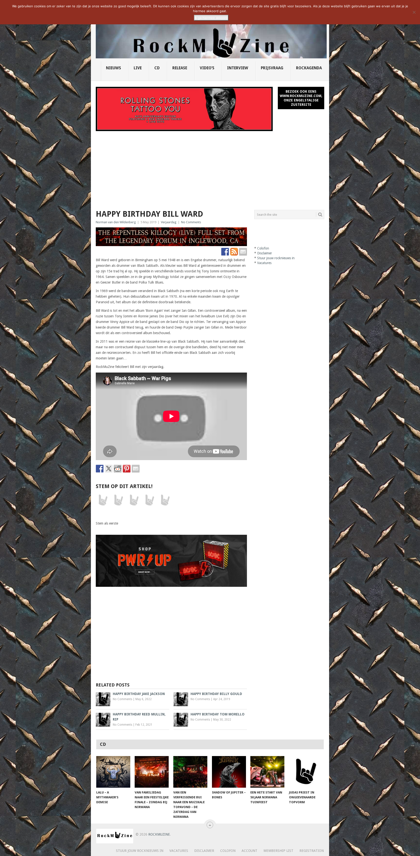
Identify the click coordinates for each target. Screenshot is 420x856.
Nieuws (113, 68)
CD (157, 68)
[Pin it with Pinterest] (127, 469)
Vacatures (264, 263)
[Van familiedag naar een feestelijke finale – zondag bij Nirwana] (152, 772)
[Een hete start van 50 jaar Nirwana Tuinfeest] (267, 772)
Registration (311, 851)
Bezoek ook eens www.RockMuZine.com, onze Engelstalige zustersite (301, 98)
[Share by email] (136, 469)
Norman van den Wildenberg (116, 222)
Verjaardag (168, 222)
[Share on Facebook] (100, 469)
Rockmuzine (159, 834)
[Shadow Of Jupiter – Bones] (229, 772)
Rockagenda (309, 68)
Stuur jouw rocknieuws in (276, 258)
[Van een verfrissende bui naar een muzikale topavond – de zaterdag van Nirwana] (190, 772)
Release (179, 68)
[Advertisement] (210, 168)
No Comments (191, 222)
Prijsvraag (272, 68)
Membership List (278, 851)
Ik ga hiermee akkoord (211, 18)
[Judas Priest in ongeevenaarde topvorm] (306, 772)
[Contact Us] (243, 252)
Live (138, 68)
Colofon (263, 248)
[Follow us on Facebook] (225, 252)
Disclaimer (264, 253)
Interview (237, 68)
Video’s (207, 68)
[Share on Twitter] (109, 469)
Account (249, 851)
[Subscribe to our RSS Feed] (234, 252)
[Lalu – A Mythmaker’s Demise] (113, 772)
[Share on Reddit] (118, 469)
